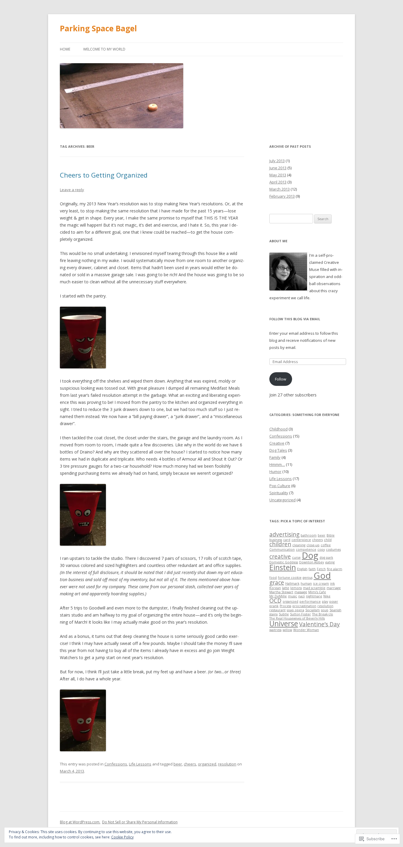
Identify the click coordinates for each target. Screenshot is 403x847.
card (286, 540)
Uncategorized (282, 500)
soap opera (295, 610)
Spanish (335, 610)
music (292, 596)
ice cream (321, 583)
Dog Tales (278, 450)
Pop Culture (279, 485)
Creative (276, 443)
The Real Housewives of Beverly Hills (297, 618)
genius (307, 577)
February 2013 (282, 196)
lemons (296, 588)
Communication (282, 549)
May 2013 (277, 175)
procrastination (304, 606)
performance (310, 601)
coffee (326, 545)
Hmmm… (277, 464)
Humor (275, 471)
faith (312, 569)
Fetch (321, 569)
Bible (331, 535)
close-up (313, 545)
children (280, 544)
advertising (284, 534)
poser (333, 601)
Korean (275, 588)
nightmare (314, 596)
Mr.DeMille (278, 596)
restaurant (277, 610)
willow (287, 630)
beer (177, 764)
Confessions (115, 764)
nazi (301, 596)
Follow (280, 379)
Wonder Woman (306, 630)
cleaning (298, 545)
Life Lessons (140, 764)
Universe (283, 623)
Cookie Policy (122, 837)
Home (65, 49)
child (328, 540)
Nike (326, 596)
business (275, 540)
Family (275, 457)
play (325, 601)
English (302, 569)
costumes (333, 549)
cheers (190, 764)
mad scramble (314, 588)
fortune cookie (290, 577)
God (322, 575)
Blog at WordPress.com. (80, 822)
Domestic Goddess (283, 562)
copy (321, 549)
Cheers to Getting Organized (104, 174)
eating (330, 562)
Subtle (284, 614)
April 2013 (277, 182)
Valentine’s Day (319, 624)
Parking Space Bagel (98, 28)
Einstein (282, 567)
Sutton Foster (300, 614)
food (273, 577)
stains (273, 614)
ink (332, 583)
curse (296, 557)
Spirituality (278, 492)
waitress (275, 630)
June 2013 (277, 167)
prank (274, 606)
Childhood (278, 429)
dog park (326, 557)
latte (285, 588)
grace (276, 582)
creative (280, 556)
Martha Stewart (281, 592)
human (306, 583)
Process (285, 606)
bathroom (309, 535)
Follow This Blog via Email (294, 319)
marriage (334, 588)
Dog (310, 555)
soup (324, 610)
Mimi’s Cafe (317, 592)
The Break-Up (322, 614)
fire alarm (334, 569)
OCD (275, 600)
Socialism (312, 610)
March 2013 (279, 189)
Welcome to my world (104, 49)
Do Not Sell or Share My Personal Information (140, 822)
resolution (227, 764)
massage (300, 592)
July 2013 (277, 160)
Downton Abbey (311, 562)
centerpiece (301, 540)
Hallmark (292, 583)
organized (207, 764)
